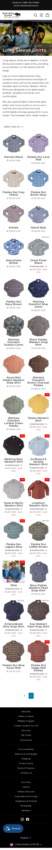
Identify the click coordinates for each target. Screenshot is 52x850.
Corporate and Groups (25, 796)
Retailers (26, 810)
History (26, 787)
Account (26, 730)
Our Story (26, 782)
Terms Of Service (26, 768)
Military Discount (26, 791)
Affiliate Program (25, 721)
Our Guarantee (26, 749)
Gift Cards (26, 735)
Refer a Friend (26, 716)
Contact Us (26, 773)
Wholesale (26, 806)
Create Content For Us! (26, 726)
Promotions (26, 740)
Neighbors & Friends (26, 801)
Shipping (26, 758)
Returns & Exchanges (26, 754)
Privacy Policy (26, 763)
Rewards (26, 711)
